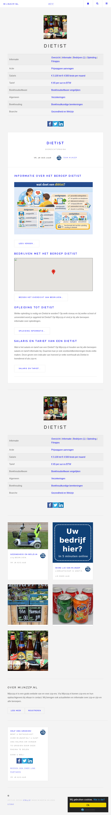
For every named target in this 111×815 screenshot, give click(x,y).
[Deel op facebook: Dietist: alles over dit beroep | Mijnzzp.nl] (50, 126)
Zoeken (97, 4)
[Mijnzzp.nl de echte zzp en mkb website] (55, 27)
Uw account (88, 4)
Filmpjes (55, 61)
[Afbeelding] (28, 605)
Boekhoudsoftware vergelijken (65, 90)
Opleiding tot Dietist (34, 307)
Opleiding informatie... (32, 331)
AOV (51, 4)
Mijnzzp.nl (11, 4)
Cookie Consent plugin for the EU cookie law (88, 809)
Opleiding (91, 57)
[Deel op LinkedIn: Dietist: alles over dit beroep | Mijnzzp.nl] (61, 126)
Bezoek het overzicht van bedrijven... (41, 297)
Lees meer (16, 710)
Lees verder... (27, 243)
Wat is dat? (99, 799)
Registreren (34, 710)
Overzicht (55, 57)
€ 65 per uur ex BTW (61, 83)
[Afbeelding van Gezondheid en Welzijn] (28, 536)
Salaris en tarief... (30, 368)
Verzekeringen (58, 97)
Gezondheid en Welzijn (62, 111)
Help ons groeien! (21, 731)
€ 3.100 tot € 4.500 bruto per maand (68, 76)
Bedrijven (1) (79, 57)
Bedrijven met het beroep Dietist (46, 253)
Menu (106, 4)
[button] (53, 272)
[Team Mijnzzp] (42, 555)
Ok (87, 805)
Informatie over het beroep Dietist (48, 175)
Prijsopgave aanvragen (62, 68)
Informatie (66, 57)
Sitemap (11, 804)
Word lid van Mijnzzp (67, 568)
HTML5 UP (26, 800)
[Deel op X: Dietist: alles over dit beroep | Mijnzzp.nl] (55, 126)
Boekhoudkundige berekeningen (67, 104)
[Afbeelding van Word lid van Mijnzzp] (73, 543)
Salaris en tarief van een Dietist (45, 341)
